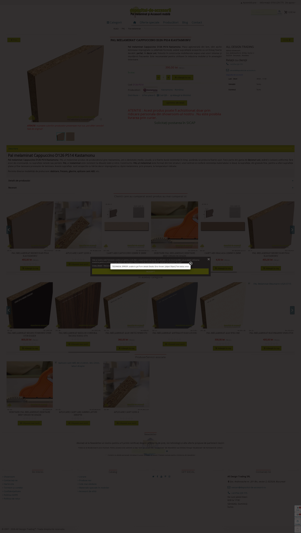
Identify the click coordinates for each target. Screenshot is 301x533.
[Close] (190, 263)
